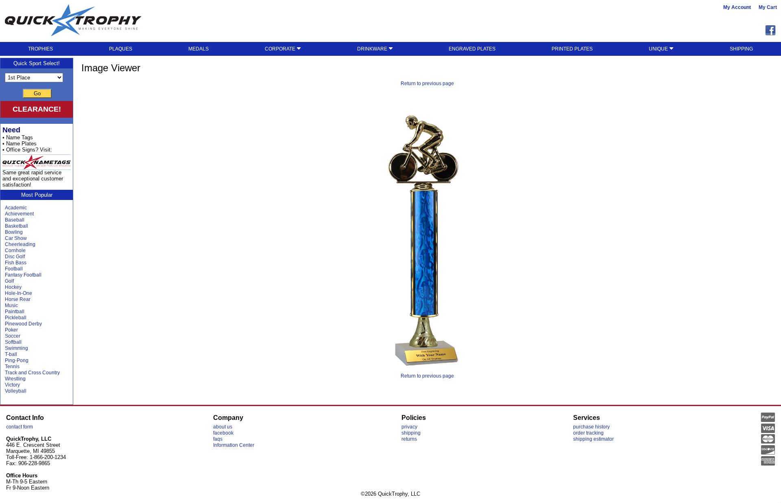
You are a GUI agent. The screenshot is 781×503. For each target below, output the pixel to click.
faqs (218, 439)
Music (11, 305)
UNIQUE (659, 49)
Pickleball (15, 318)
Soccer (12, 336)
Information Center (233, 445)
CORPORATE (281, 49)
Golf (9, 281)
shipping (411, 433)
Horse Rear (18, 299)
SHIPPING (741, 49)
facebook (223, 433)
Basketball (16, 226)
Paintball (14, 311)
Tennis (12, 366)
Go (37, 93)
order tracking (588, 433)
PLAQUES (120, 49)
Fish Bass (15, 263)
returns (409, 439)
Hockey (13, 287)
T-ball (11, 354)
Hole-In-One (18, 293)
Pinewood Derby (23, 324)
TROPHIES (40, 49)
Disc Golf (15, 256)
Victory (12, 385)
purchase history (591, 427)
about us (222, 427)
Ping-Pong (16, 360)
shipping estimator (593, 439)
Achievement (19, 214)
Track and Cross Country (32, 373)
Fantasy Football (23, 275)
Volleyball (15, 391)
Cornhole (15, 250)
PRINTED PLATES (572, 49)
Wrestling (15, 379)
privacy (409, 427)
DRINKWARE (372, 49)
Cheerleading (20, 244)
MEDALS (198, 49)
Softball (13, 342)
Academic (16, 208)
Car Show (16, 238)
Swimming (16, 348)
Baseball (14, 220)
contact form (19, 427)
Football (14, 269)
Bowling (14, 232)
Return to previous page (427, 83)
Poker (11, 330)
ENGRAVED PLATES (472, 49)
